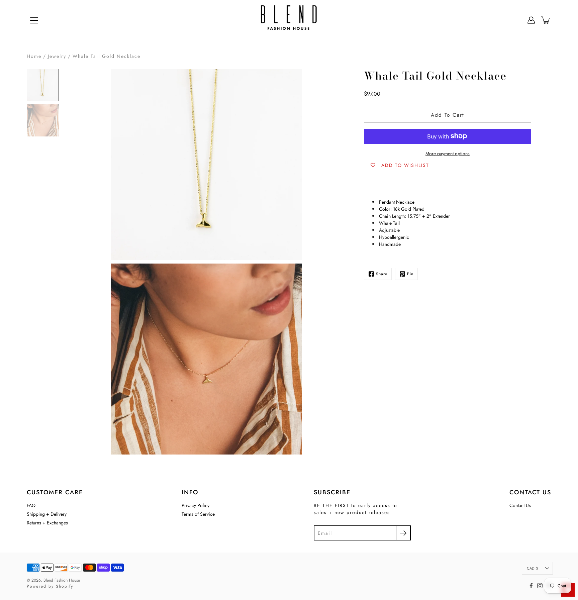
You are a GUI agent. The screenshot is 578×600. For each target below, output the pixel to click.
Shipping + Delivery (47, 514)
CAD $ (532, 568)
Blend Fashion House (61, 580)
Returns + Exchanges (47, 522)
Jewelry (57, 56)
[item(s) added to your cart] (546, 20)
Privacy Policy (195, 505)
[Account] (531, 20)
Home (34, 56)
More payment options (447, 153)
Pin (410, 274)
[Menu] (34, 20)
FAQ (31, 505)
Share (381, 274)
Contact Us (520, 505)
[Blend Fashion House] (289, 20)
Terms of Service (198, 514)
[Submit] (403, 532)
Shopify (64, 586)
